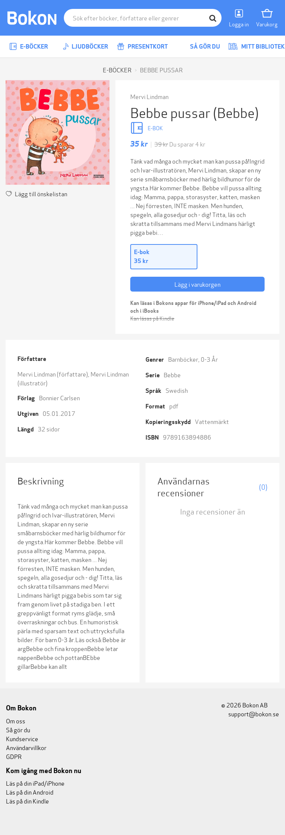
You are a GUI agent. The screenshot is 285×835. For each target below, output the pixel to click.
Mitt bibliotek (262, 46)
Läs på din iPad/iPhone (35, 783)
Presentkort (147, 46)
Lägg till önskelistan (41, 193)
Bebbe (172, 374)
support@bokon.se (253, 713)
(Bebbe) (236, 112)
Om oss (15, 720)
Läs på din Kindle (27, 800)
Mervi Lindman (149, 96)
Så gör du (204, 46)
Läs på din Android (29, 792)
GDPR (14, 756)
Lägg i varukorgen (197, 284)
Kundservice (22, 738)
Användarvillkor (26, 747)
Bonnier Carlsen (59, 397)
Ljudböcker (89, 46)
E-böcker (33, 46)
